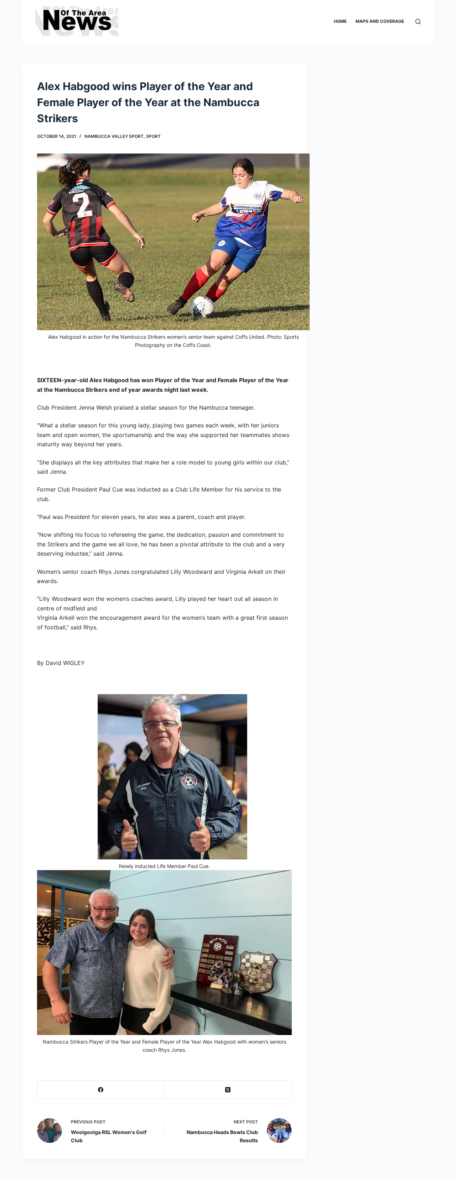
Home (340, 21)
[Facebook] (101, 1090)
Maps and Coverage (380, 21)
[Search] (418, 21)
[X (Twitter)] (228, 1090)
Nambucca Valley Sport (114, 136)
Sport (153, 136)
